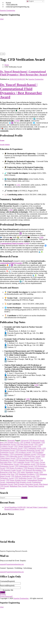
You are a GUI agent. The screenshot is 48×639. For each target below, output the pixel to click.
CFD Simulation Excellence (24, 474)
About (3, 26)
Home (3, 22)
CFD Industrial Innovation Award (27, 460)
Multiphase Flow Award (18, 486)
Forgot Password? (6, 596)
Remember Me (8, 590)
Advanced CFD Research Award (32, 440)
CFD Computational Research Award (20, 447)
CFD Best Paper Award (24, 444)
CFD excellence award (23, 452)
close (2, 19)
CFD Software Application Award (23, 476)
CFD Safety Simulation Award (27, 472)
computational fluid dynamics (11, 263)
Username (7, 581)
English (31, 1)
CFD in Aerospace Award (25, 458)
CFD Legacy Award (37, 462)
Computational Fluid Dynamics (12, 243)
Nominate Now (6, 31)
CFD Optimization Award (24, 466)
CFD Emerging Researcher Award (28, 450)
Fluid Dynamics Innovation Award (26, 484)
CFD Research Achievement (34, 468)
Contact (3, 49)
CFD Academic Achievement (30, 442)
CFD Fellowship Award (13, 456)
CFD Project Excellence (14, 468)
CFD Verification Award (23, 478)
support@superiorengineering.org (12, 564)
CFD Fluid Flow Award (31, 456)
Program (4, 40)
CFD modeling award (27, 464)
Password (7, 585)
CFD (17, 121)
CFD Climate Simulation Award (25, 446)
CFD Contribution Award (32, 448)
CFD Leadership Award (21, 462)
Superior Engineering (7, 10)
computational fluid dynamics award (18, 482)
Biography (11, 440)
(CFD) (26, 243)
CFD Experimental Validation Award (22, 454)
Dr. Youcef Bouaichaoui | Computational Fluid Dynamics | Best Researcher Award (23, 73)
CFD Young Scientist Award (16, 480)
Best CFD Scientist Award (9, 442)
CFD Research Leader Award (10, 470)
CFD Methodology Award (9, 464)
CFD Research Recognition (31, 470)
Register (3, 35)
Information (5, 44)
